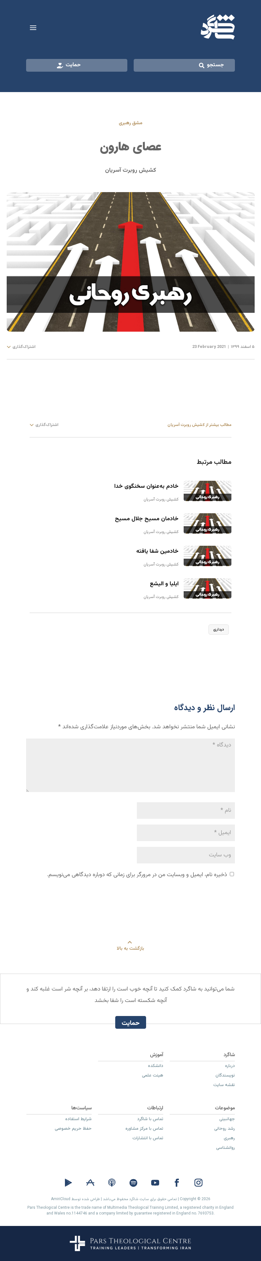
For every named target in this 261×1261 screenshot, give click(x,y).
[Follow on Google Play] (68, 1183)
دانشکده (155, 1067)
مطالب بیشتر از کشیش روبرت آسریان (199, 425)
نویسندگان (225, 1076)
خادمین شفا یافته (157, 551)
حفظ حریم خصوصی (73, 1129)
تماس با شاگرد (150, 1120)
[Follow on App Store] (90, 1183)
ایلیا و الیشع (164, 584)
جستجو (215, 65)
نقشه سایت (224, 1086)
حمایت (73, 65)
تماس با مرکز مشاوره (144, 1129)
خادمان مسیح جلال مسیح (147, 519)
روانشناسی (225, 1148)
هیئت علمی (152, 1076)
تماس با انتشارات (147, 1139)
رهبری (229, 1139)
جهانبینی (227, 1120)
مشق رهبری (130, 123)
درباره (230, 1067)
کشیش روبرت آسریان (130, 170)
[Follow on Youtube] (155, 1183)
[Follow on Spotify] (133, 1183)
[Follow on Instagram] (198, 1183)
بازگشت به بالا (130, 948)
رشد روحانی (224, 1129)
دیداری (218, 629)
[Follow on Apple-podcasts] (112, 1183)
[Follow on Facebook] (177, 1183)
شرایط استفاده (78, 1120)
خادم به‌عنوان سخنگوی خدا (146, 486)
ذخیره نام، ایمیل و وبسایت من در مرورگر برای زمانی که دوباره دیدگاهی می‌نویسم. (137, 874)
